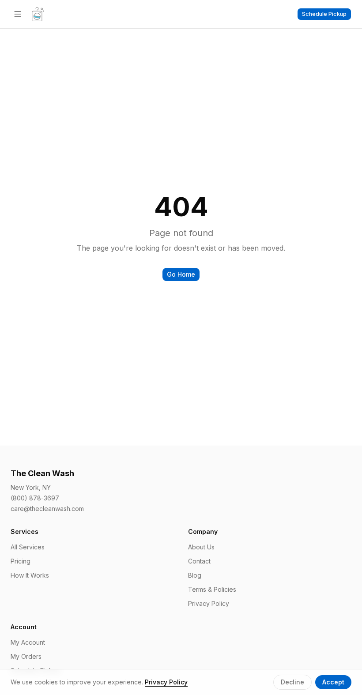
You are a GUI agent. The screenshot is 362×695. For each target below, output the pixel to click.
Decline (292, 682)
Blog (194, 575)
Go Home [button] (181, 274)
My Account (28, 642)
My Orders (26, 656)
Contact (199, 561)
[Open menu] (18, 14)
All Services (28, 547)
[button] (324, 14)
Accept (333, 682)
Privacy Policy (208, 603)
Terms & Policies (212, 589)
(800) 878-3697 (35, 498)
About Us (201, 547)
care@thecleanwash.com (47, 508)
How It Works (30, 575)
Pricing (20, 561)
